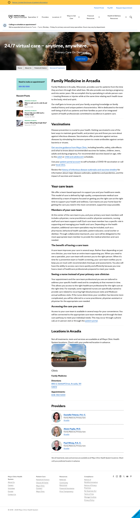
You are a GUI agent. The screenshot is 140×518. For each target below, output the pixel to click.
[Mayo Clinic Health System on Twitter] (123, 476)
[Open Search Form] (131, 17)
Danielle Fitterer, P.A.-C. (75, 414)
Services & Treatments (57, 68)
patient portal (91, 320)
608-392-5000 (24, 86)
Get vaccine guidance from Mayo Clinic (69, 147)
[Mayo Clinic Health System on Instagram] (117, 476)
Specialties (32, 17)
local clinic (60, 164)
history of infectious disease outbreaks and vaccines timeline (89, 169)
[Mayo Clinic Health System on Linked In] (120, 477)
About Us (28, 68)
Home (20, 68)
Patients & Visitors (40, 68)
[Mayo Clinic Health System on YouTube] (127, 477)
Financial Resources (90, 17)
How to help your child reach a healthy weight (34, 113)
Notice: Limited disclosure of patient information (30, 2)
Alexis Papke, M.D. (72, 428)
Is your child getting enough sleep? (36, 123)
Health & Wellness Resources (114, 17)
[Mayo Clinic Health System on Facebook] (113, 476)
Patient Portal (99, 8)
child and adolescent (74, 156)
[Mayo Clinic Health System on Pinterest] (131, 477)
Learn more (81, 59)
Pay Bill (110, 8)
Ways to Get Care (71, 17)
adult (59, 156)
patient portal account (70, 161)
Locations (55, 17)
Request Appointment (124, 8)
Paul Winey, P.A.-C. (72, 443)
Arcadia (66, 420)
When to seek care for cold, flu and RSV (36, 104)
